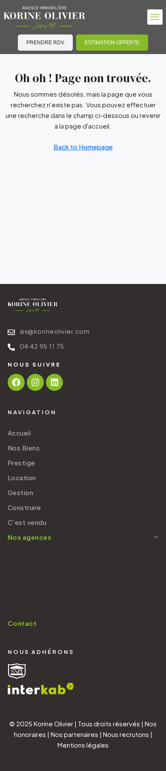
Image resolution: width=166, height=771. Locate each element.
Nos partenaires (74, 734)
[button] (155, 17)
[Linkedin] (54, 382)
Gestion (21, 492)
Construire (24, 507)
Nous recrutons (126, 734)
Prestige (21, 463)
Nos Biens (24, 448)
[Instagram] (35, 382)
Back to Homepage (83, 147)
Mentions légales (83, 745)
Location (22, 477)
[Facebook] (16, 382)
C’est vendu (27, 522)
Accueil (19, 433)
